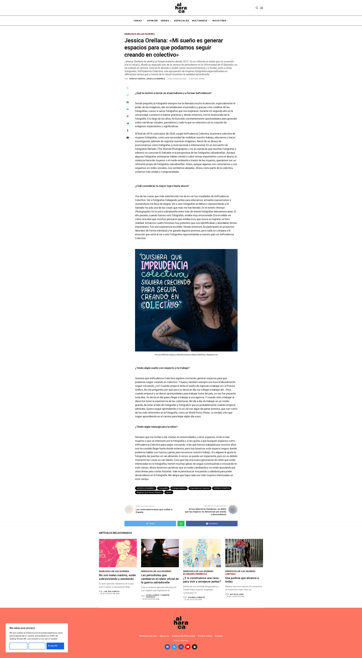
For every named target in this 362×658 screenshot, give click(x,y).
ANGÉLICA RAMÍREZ (146, 488)
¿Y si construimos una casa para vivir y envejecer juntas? (202, 579)
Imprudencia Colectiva (200, 488)
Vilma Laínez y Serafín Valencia (157, 596)
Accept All (52, 646)
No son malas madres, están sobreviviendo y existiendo (117, 576)
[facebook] (167, 647)
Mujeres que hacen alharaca (149, 492)
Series (168, 492)
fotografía (163, 488)
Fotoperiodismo (179, 488)
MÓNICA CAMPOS (222, 488)
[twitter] (174, 647)
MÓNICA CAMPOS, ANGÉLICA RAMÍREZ (147, 79)
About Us (164, 636)
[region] (37, 637)
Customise (16, 646)
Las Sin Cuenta (111, 591)
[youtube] (187, 647)
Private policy (205, 636)
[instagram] (181, 647)
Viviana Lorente (196, 597)
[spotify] (194, 647)
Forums (219, 636)
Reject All (34, 646)
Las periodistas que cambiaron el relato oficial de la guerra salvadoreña (160, 578)
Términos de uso (148, 636)
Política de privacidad (183, 636)
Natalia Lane (237, 594)
